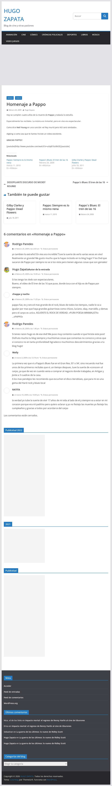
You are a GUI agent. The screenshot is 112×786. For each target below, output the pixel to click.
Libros (84, 34)
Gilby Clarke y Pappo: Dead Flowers (15, 209)
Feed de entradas (12, 692)
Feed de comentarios (13, 697)
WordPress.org (11, 703)
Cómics (34, 34)
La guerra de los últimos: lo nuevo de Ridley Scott (39, 731)
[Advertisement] (56, 65)
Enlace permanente (50, 249)
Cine (23, 34)
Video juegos (12, 41)
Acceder (7, 686)
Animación (11, 34)
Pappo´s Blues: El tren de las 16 (53, 160)
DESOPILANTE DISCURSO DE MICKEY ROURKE (26, 184)
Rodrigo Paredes (22, 244)
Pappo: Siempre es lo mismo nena (56, 207)
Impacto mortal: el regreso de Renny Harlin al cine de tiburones (55, 720)
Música (95, 34)
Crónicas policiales (52, 34)
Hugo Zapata (30, 110)
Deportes (72, 34)
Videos (18, 98)
